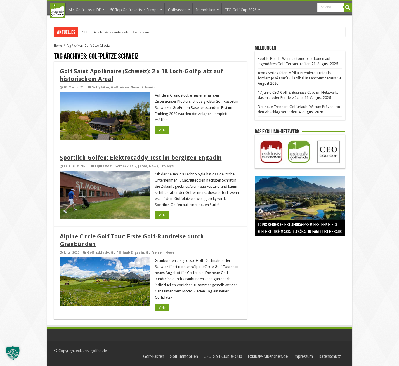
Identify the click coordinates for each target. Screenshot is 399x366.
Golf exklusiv (125, 166)
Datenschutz (329, 356)
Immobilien (205, 10)
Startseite (57, 10)
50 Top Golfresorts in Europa (134, 10)
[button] (13, 353)
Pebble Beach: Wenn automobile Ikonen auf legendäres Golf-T (130, 32)
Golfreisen (120, 87)
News (135, 87)
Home (58, 45)
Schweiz (148, 87)
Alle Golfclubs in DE (85, 10)
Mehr (162, 130)
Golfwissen (177, 10)
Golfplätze (100, 87)
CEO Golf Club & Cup (223, 356)
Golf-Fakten (153, 356)
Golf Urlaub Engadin (127, 253)
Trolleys (167, 166)
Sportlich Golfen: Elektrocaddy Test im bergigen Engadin (141, 157)
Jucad (142, 166)
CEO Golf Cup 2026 (240, 10)
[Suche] (348, 7)
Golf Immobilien (184, 356)
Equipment (104, 166)
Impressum (303, 356)
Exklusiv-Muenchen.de (268, 356)
